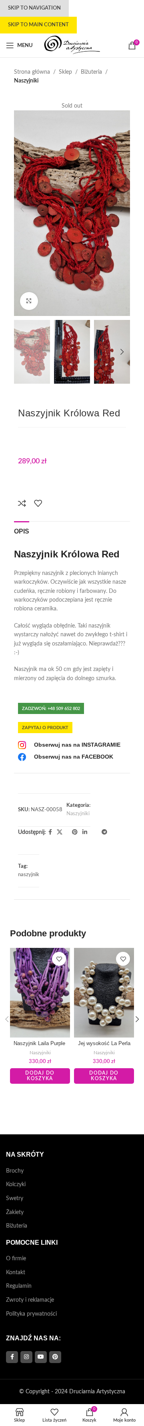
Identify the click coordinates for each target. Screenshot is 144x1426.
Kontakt (15, 1272)
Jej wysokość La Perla (104, 1043)
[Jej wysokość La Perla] (104, 993)
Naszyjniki (26, 81)
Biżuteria (91, 72)
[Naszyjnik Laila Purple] (40, 993)
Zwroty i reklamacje (30, 1300)
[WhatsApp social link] (92, 832)
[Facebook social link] (50, 832)
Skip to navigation (34, 8)
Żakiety (15, 1212)
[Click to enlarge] (29, 301)
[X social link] (59, 832)
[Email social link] (67, 832)
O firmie (16, 1258)
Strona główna (32, 72)
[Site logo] (72, 45)
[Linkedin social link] (85, 832)
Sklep (65, 72)
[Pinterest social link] (75, 832)
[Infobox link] (69, 745)
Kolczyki (16, 1184)
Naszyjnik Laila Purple (40, 1043)
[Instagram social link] (26, 1357)
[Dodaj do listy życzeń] (38, 503)
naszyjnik (28, 874)
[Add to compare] (22, 503)
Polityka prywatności (31, 1314)
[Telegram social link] (104, 832)
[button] (22, 209)
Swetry (14, 1198)
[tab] (21, 530)
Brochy (15, 1171)
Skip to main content (38, 24)
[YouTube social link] (41, 1357)
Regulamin (19, 1286)
